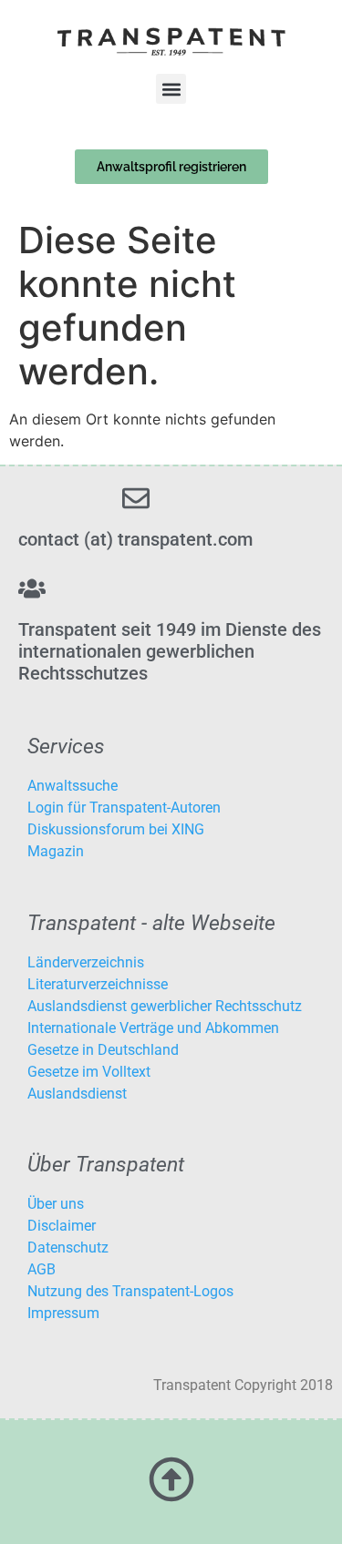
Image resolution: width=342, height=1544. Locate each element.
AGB (41, 1269)
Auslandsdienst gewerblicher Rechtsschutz (164, 1006)
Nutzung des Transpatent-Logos (130, 1291)
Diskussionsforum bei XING (115, 829)
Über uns (55, 1203)
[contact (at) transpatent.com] (136, 498)
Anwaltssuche (72, 785)
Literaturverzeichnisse (97, 984)
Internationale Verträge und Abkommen (153, 1028)
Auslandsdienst (77, 1093)
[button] (171, 89)
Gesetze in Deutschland (103, 1049)
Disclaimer (61, 1225)
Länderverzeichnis (85, 962)
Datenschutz (68, 1247)
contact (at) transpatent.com (135, 539)
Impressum (63, 1313)
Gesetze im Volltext (88, 1071)
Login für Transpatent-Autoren (124, 807)
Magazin (55, 851)
